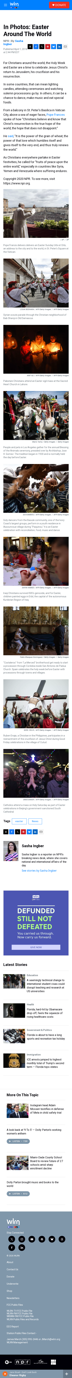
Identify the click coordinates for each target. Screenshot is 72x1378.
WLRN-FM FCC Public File (19, 1313)
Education (32, 975)
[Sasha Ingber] (10, 851)
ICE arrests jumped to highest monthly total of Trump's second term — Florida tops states (45, 1063)
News (35, 821)
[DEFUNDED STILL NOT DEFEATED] (36, 923)
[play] (5, 1373)
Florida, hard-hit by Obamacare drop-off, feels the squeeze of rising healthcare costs (45, 1013)
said (10, 136)
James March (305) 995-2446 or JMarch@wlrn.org (33, 1339)
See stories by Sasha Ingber (39, 870)
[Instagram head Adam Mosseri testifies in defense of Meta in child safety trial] (17, 1111)
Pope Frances (56, 114)
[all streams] (67, 1374)
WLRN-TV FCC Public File (19, 1311)
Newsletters (13, 1298)
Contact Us (12, 1269)
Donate (10, 1276)
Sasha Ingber (33, 846)
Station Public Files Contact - (22, 1333)
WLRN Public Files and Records (23, 1319)
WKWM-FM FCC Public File (20, 1316)
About (10, 1262)
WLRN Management (17, 1342)
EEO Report (13, 1326)
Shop (9, 1291)
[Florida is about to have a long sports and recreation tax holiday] (14, 1036)
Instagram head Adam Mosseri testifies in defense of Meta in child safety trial (47, 1109)
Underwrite (12, 1284)
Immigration (34, 1054)
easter (19, 821)
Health (30, 1004)
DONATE (60, 5)
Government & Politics (39, 1030)
